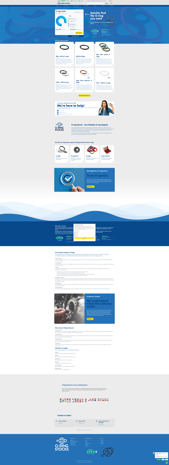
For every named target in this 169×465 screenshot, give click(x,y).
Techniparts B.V (89, 462)
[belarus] (70, 399)
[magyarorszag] (60, 400)
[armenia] (65, 399)
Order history (102, 442)
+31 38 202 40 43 (60, 423)
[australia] (67, 399)
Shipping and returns (87, 443)
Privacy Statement (79, 460)
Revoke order (102, 443)
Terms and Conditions (84, 460)
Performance (76, 232)
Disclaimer (88, 460)
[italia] (70, 400)
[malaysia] (86, 400)
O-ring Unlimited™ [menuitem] (66, 5)
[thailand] (78, 401)
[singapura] (65, 401)
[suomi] (103, 399)
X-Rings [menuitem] (95, 5)
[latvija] (78, 400)
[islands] (63, 400)
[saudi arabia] (60, 401)
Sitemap (91, 460)
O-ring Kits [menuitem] (103, 5)
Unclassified (76, 236)
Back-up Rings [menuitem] (87, 5)
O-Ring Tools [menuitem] (112, 5)
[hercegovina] (75, 399)
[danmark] (93, 399)
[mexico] (90, 400)
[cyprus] (88, 399)
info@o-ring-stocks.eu (81, 423)
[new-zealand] (95, 400)
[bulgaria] (80, 399)
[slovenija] (70, 401)
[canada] (82, 399)
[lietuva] (80, 400)
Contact (86, 441)
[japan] (73, 400)
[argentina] (63, 399)
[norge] (98, 400)
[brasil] (78, 399)
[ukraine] (82, 401)
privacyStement (88, 228)
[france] (105, 399)
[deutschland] (95, 399)
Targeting (76, 233)
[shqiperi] (60, 399)
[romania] (105, 400)
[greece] (108, 399)
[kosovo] (75, 400)
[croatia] (86, 399)
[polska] (101, 400)
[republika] (90, 399)
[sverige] (73, 401)
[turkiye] (80, 401)
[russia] (108, 400)
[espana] (101, 399)
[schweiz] (75, 401)
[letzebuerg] (82, 400)
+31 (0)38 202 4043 (72, 443)
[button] (108, 3)
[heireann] (67, 400)
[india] (65, 400)
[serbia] (63, 401)
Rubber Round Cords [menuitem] (76, 5)
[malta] (88, 400)
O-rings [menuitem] (57, 5)
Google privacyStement (88, 229)
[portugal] (103, 400)
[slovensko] (67, 401)
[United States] (86, 401)
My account (101, 441)
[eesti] (98, 399)
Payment (86, 442)
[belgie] (73, 399)
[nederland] (93, 400)
